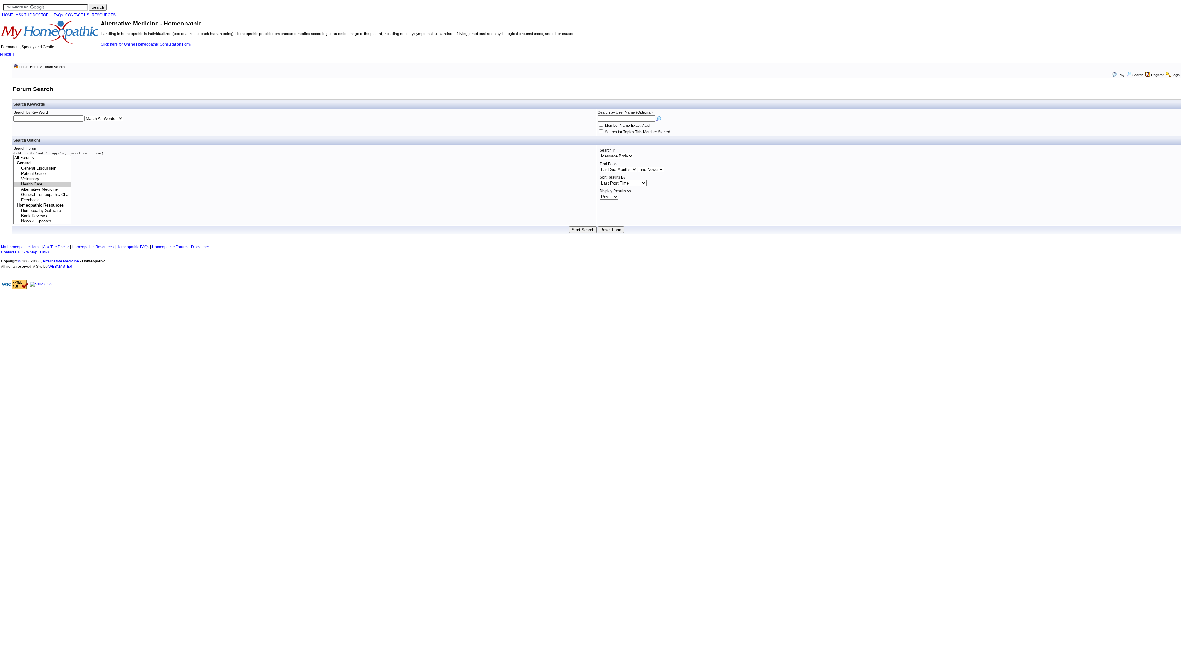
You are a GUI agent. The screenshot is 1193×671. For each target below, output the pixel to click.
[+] (12, 54)
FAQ (1121, 75)
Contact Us (10, 252)
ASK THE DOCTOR (32, 15)
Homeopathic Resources (93, 247)
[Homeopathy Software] (42, 210)
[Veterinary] (42, 179)
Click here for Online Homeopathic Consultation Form (146, 44)
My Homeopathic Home (21, 247)
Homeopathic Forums (170, 247)
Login (1176, 75)
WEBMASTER (60, 266)
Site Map (29, 252)
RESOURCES (104, 15)
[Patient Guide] (42, 173)
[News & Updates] (42, 221)
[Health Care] (42, 184)
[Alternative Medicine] (42, 189)
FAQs (58, 15)
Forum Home (29, 67)
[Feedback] (42, 200)
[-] (1, 54)
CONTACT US (77, 15)
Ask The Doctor (56, 247)
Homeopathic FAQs (133, 247)
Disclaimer (200, 247)
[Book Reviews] (42, 216)
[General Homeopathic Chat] (42, 195)
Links (44, 252)
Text (6, 54)
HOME (7, 15)
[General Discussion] (42, 168)
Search (1137, 75)
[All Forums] (42, 158)
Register (1157, 75)
